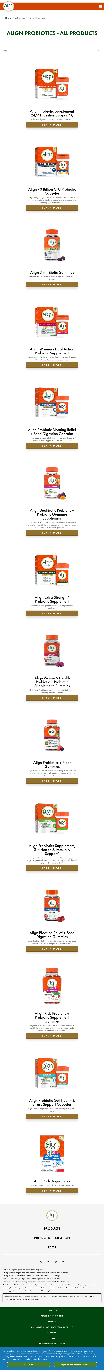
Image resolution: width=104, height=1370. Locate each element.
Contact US (52, 1310)
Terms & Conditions (52, 1315)
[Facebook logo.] (41, 1262)
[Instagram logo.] (56, 1262)
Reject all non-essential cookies (75, 1364)
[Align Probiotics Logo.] (52, 1215)
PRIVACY (52, 1321)
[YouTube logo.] (63, 1262)
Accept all (28, 1364)
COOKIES (51, 1332)
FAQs (52, 1247)
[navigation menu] (98, 5)
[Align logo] (9, 6)
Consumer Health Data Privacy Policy (52, 1327)
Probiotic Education (52, 1237)
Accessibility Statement (52, 1343)
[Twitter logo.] (48, 1262)
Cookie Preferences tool (83, 1356)
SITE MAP (52, 1338)
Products (52, 1228)
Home (8, 18)
